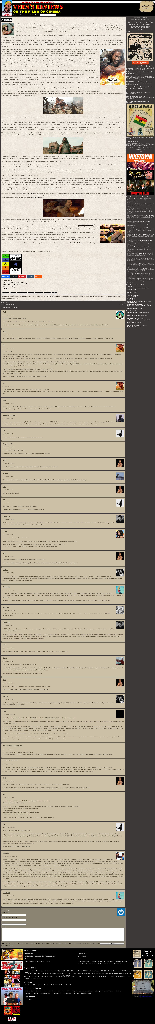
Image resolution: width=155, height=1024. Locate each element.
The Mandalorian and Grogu (133, 315)
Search (36, 14)
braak (5, 400)
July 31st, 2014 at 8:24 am (8, 764)
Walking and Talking (132, 302)
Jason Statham (60, 973)
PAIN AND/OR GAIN (17, 44)
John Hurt (30, 292)
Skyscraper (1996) (131, 296)
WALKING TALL (47, 42)
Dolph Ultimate (61, 991)
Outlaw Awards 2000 (50, 956)
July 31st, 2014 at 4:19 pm (8, 797)
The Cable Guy (130, 327)
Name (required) (5, 912)
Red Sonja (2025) (131, 299)
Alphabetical (32, 961)
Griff (4, 460)
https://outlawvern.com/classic (145, 996)
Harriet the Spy (130, 322)
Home (14, 14)
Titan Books (69, 984)
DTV (79, 956)
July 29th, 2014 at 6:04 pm (8, 490)
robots (126, 973)
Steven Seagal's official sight (31, 993)
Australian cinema (48, 970)
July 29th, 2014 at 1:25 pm (8, 335)
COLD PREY (51, 93)
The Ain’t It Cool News (45, 993)
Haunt (128, 294)
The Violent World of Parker (57, 984)
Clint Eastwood (101, 961)
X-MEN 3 (90, 40)
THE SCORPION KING (27, 193)
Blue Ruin (122, 305)
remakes (114, 973)
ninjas (100, 973)
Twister (128, 324)
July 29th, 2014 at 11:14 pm (9, 590)
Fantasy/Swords (52, 296)
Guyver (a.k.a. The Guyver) (133, 295)
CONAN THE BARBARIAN (19, 53)
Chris (4, 312)
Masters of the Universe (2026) (134, 308)
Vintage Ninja (76, 993)
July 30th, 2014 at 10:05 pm (9, 714)
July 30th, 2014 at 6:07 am (8, 625)
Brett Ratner (13, 292)
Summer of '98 (96, 976)
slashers (65, 976)
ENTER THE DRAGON (73, 239)
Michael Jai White (82, 973)
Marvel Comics (73, 973)
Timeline (48, 961)
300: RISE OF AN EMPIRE (85, 225)
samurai (42, 976)
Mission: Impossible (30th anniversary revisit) (137, 319)
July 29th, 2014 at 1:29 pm (8, 348)
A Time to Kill (134, 198)
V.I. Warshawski (131, 298)
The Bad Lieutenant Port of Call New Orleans (137, 304)
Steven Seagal (89, 963)
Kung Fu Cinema (76, 991)
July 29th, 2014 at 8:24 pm (8, 556)
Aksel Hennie (5, 292)
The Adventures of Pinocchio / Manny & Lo (143, 215)
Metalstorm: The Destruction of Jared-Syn (16, 283)
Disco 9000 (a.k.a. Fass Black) (12, 285)
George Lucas (44, 973)
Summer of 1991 (114, 976)
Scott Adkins (49, 976)
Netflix (89, 973)
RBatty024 (6, 516)
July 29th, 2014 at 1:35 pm (8, 418)
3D (25, 970)
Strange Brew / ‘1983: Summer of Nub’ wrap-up (138, 288)
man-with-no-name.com (87, 991)
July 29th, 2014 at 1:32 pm (8, 386)
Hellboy (6, 289)
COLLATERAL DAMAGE (75, 243)
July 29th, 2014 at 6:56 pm (8, 519)
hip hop (54, 973)
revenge (121, 973)
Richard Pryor (119, 991)
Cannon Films (77, 970)
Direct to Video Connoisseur (49, 991)
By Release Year (40, 961)
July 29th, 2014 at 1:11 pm (8, 315)
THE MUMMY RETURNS (36, 197)
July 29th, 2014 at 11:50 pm (9, 610)
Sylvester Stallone (108, 963)
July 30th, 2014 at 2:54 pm (8, 661)
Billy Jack (27, 991)
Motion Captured (98, 991)
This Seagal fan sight (57, 993)
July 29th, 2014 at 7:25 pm (8, 534)
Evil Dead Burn (130, 314)
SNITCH (29, 42)
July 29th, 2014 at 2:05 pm (8, 433)
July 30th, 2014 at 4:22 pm (8, 683)
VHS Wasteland (67, 993)
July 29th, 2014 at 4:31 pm (8, 476)
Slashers (84, 956)
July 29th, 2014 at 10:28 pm (9, 573)
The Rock (54, 292)
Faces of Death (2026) (139, 268)
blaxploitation (57, 970)
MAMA (32, 237)
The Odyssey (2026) (132, 292)
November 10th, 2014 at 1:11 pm (10, 856)
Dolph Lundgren (110, 961)
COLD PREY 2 (61, 93)
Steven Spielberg (98, 963)
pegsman (6, 607)
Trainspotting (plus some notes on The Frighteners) (139, 301)
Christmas (85, 971)
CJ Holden (6, 587)
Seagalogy (57, 976)
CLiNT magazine (28, 999)
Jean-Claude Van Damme (121, 961)
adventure (29, 970)
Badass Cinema (22, 14)
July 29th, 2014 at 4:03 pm (8, 463)
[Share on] (44, 276)
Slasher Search (76, 976)
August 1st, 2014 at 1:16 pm (9, 827)
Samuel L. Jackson (34, 976)
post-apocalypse (106, 973)
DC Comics (118, 970)
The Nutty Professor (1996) (133, 325)
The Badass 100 (29, 956)
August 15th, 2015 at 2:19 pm (9, 895)
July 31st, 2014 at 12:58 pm (9, 781)
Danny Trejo (112, 970)
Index (26, 961)
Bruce (63, 971)
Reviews (31, 14)
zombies (40, 978)
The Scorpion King (9, 287)
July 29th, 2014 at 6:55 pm (8, 503)
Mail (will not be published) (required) (9, 917)
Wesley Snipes (117, 963)
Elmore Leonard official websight (32, 984)
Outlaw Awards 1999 (39, 956)
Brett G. (5, 569)
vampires (27, 978)
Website (3, 922)
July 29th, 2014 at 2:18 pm (8, 447)
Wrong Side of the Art (86, 993)
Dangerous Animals (141, 253)
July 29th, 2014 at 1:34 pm (8, 403)
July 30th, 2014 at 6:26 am (8, 648)
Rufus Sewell (47, 292)
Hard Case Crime (46, 984)
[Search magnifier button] (54, 15)
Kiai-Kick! (68, 991)
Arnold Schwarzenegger (83, 961)
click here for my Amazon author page (140, 74)
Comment (3, 927)
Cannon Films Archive (36, 991)
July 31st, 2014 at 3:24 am (8, 749)
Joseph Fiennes (39, 292)
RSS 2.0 (92, 296)
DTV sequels (51, 188)
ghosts (50, 973)
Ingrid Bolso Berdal (22, 292)
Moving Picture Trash (109, 991)
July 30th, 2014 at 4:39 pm (8, 699)
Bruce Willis (93, 961)
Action (45, 296)
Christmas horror (94, 970)
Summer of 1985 (105, 976)
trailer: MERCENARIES (8, 305)
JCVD (66, 973)
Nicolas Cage (81, 963)
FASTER (37, 42)
